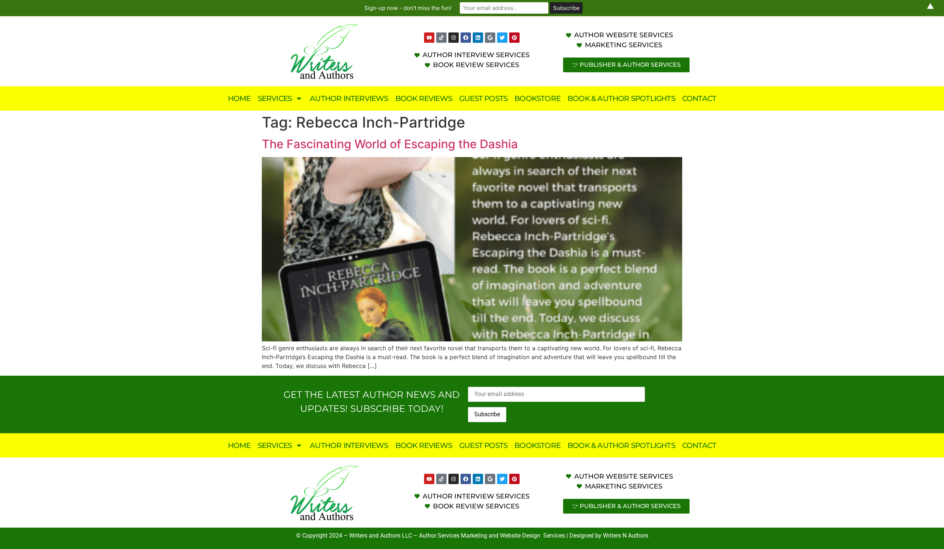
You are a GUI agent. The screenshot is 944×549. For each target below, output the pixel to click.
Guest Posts (483, 98)
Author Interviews (349, 98)
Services (275, 98)
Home (239, 98)
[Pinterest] (514, 37)
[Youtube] (429, 37)
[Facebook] (466, 37)
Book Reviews (423, 98)
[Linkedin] (478, 37)
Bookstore (537, 98)
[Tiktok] (441, 37)
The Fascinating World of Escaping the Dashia (390, 144)
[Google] (490, 37)
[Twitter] (502, 37)
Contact (699, 98)
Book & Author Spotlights (621, 98)
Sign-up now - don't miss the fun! (407, 7)
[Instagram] (453, 37)
